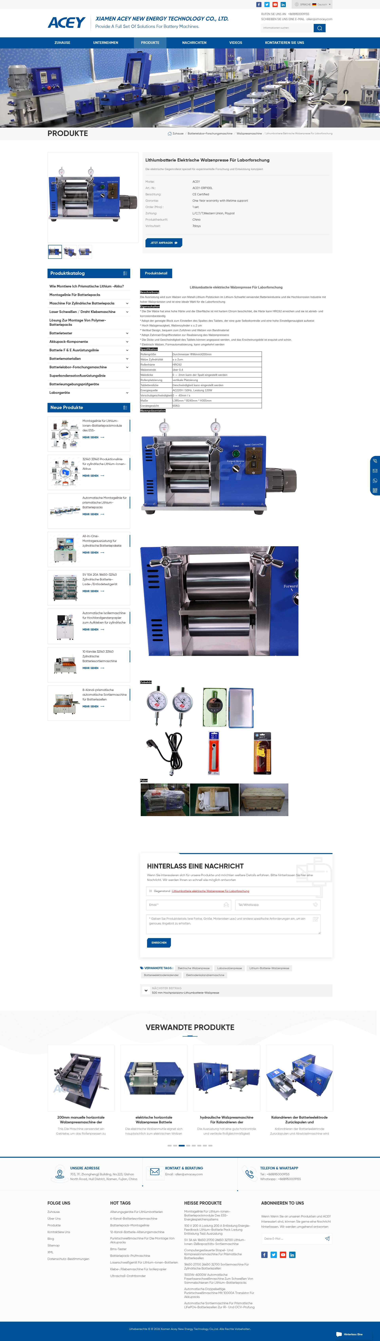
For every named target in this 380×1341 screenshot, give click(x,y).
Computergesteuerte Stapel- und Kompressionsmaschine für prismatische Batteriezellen (213, 1254)
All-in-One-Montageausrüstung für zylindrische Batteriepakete (102, 541)
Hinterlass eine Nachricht (353, 1336)
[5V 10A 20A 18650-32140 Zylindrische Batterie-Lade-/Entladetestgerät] (65, 588)
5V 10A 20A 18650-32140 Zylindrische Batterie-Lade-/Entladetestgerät (100, 579)
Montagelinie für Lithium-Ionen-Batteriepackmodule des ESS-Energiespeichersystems (102, 426)
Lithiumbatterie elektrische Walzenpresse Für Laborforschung (210, 891)
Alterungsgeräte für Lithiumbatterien (136, 1212)
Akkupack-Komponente (68, 342)
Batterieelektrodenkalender (161, 975)
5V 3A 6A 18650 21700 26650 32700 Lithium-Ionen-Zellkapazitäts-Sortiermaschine (215, 1242)
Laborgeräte (59, 393)
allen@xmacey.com (296, 19)
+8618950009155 (285, 14)
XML (50, 1252)
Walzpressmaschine (249, 133)
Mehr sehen (90, 437)
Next (341, 1086)
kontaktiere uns (59, 1232)
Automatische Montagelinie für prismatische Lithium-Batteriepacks (105, 502)
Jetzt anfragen (161, 243)
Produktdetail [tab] (156, 273)
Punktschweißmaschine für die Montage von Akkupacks (142, 1240)
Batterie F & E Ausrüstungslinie (74, 350)
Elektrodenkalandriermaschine (205, 975)
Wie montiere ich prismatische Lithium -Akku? (86, 286)
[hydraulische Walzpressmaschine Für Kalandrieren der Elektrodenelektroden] (153, 1078)
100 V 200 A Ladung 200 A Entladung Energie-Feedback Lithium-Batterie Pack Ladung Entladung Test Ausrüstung (217, 1229)
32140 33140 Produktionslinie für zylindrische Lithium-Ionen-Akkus (104, 464)
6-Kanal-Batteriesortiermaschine (133, 1218)
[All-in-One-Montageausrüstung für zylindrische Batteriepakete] (65, 549)
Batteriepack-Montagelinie (129, 1225)
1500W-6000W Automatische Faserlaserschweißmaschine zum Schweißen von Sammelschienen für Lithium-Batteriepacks (218, 1278)
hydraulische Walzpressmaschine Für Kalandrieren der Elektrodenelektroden (153, 1120)
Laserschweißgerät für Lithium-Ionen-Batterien (144, 1262)
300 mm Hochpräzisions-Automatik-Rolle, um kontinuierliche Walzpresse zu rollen (299, 1120)
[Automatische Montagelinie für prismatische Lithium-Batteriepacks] (65, 511)
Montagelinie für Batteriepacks (74, 295)
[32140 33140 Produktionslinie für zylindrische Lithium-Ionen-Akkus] (65, 472)
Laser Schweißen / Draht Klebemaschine (82, 312)
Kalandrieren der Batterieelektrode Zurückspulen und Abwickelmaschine (227, 1120)
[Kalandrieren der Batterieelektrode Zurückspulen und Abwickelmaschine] (226, 1078)
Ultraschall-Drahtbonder (128, 1276)
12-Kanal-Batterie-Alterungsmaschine (137, 1232)
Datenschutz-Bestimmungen (68, 1259)
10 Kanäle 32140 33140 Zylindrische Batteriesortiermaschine (100, 656)
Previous (39, 1086)
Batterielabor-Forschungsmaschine (210, 133)
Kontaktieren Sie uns (284, 43)
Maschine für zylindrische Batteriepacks (81, 303)
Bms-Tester (118, 1249)
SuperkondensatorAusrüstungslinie (77, 376)
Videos (235, 43)
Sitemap (54, 1245)
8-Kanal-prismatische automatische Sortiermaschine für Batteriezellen (105, 695)
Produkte (150, 43)
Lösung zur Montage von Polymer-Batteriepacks (77, 323)
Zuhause (62, 43)
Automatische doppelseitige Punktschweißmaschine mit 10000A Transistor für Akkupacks (219, 1293)
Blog (51, 1239)
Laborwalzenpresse (229, 968)
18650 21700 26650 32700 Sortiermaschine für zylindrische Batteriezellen (216, 1266)
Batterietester (60, 333)
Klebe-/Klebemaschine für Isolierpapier (138, 1269)
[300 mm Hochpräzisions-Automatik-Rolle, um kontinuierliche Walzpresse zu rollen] (299, 1078)
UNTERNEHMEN (105, 43)
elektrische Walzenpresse (194, 968)
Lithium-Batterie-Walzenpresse (269, 968)
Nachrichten (194, 43)
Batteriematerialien (65, 359)
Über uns (54, 1218)
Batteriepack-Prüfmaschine (130, 1256)
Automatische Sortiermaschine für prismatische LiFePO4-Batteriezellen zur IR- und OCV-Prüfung (219, 1305)
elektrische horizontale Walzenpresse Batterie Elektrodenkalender (81, 1120)
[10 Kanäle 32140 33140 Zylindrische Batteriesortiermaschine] (65, 664)
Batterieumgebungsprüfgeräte (74, 384)
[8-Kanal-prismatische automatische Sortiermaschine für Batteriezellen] (65, 703)
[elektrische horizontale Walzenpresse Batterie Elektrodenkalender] (81, 1078)
